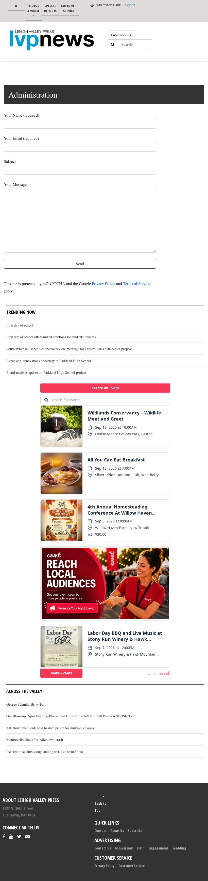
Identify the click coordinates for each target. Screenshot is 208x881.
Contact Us (102, 848)
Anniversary (124, 848)
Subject (10, 161)
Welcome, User (108, 5)
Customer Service (69, 8)
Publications (120, 35)
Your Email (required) (21, 138)
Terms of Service (136, 283)
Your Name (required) (21, 115)
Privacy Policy (103, 283)
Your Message (15, 184)
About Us (117, 830)
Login (130, 5)
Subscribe (135, 830)
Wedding (179, 848)
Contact (100, 830)
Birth (141, 848)
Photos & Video (33, 8)
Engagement (158, 848)
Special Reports (50, 8)
